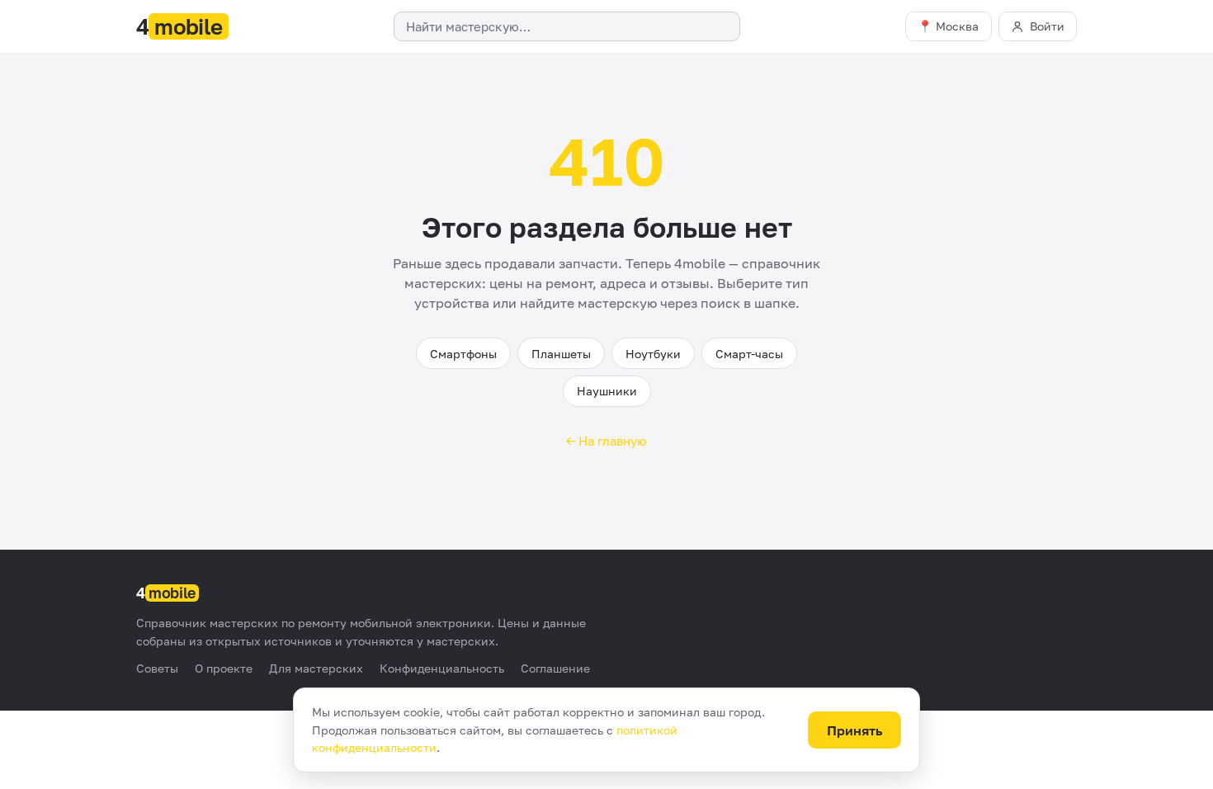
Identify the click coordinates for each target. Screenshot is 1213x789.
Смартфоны (463, 354)
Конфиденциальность (442, 668)
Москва (957, 26)
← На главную (606, 440)
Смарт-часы (749, 354)
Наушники (607, 391)
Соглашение (555, 668)
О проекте (224, 668)
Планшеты (561, 354)
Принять (855, 730)
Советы (157, 668)
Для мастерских (316, 668)
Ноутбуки (653, 354)
